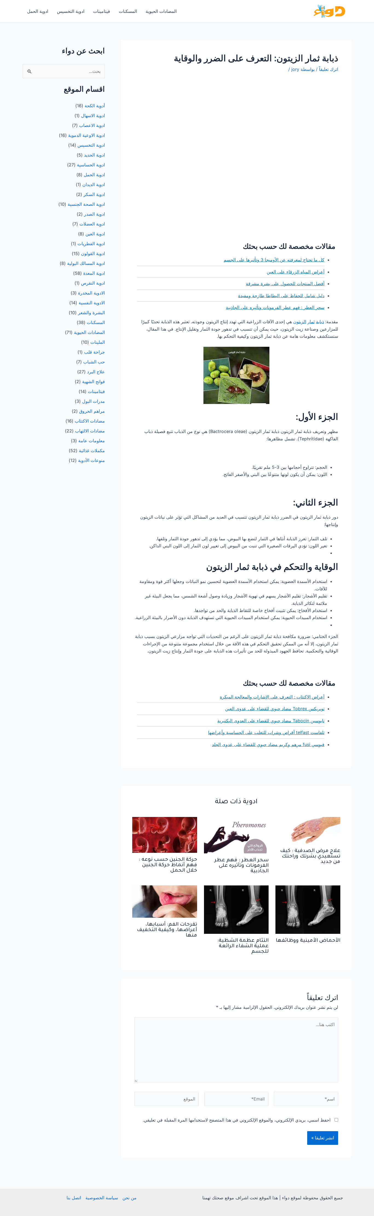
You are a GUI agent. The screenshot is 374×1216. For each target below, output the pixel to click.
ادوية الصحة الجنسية (86, 204)
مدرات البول (93, 401)
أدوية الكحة (95, 105)
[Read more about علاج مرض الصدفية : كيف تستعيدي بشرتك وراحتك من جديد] (307, 830)
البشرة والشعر (91, 312)
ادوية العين (95, 233)
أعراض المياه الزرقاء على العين (295, 272)
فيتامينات (101, 11)
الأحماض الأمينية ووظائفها (308, 941)
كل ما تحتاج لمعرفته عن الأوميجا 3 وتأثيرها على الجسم (274, 259)
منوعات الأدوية (91, 460)
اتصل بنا (74, 1197)
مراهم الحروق (92, 411)
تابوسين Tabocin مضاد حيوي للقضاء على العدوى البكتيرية (270, 720)
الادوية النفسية (92, 302)
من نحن (129, 1197)
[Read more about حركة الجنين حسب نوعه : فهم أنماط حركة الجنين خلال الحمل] (164, 834)
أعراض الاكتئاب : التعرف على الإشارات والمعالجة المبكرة (272, 697)
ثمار (311, 321)
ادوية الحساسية (91, 164)
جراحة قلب (94, 352)
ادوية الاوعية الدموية (86, 135)
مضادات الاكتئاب (90, 421)
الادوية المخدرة (91, 293)
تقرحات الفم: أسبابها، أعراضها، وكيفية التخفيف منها (167, 930)
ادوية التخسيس (70, 11)
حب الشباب (94, 362)
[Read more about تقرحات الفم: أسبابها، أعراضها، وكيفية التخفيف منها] (164, 901)
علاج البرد (96, 371)
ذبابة (320, 321)
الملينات (97, 342)
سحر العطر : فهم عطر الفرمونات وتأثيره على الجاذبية (275, 307)
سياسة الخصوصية (101, 1197)
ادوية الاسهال (93, 115)
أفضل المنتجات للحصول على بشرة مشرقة (285, 283)
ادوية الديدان (93, 184)
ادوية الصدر (94, 214)
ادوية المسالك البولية (86, 263)
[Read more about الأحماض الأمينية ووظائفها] (307, 909)
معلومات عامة (91, 440)
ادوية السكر (94, 194)
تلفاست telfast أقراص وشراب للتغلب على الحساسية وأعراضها (266, 732)
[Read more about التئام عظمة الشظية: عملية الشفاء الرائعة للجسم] (236, 909)
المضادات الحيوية (161, 11)
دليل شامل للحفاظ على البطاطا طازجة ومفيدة (281, 295)
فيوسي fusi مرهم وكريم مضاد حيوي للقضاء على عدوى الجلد (268, 744)
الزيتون (299, 321)
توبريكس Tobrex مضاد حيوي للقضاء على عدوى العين (274, 708)
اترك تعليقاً (328, 69)
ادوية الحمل (37, 11)
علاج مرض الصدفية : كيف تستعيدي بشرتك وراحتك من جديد (310, 856)
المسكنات (128, 11)
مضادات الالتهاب (90, 431)
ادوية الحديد (94, 155)
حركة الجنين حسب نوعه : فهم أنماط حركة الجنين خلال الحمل (168, 865)
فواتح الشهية (93, 381)
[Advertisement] (236, 120)
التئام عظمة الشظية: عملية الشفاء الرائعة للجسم (243, 946)
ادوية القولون (93, 253)
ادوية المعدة (94, 273)
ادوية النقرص (93, 283)
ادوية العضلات (92, 224)
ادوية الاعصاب (92, 125)
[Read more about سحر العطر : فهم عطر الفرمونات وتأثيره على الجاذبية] (236, 834)
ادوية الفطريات (91, 243)
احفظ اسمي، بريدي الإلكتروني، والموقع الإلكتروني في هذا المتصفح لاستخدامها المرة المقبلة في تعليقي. (236, 1120)
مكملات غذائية (92, 450)
